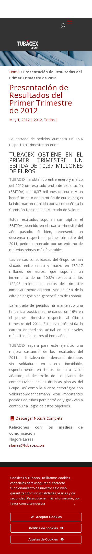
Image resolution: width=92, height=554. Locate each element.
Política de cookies (60, 504)
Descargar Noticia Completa (39, 418)
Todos (49, 119)
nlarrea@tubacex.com (27, 445)
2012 (38, 119)
